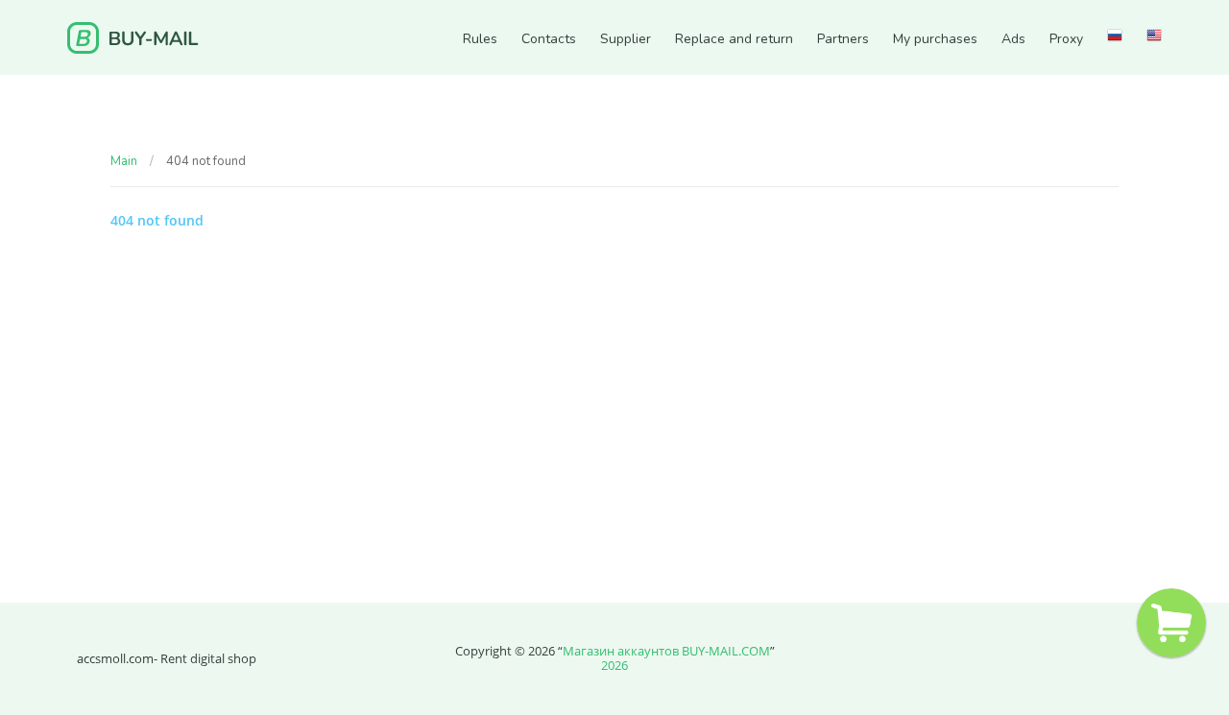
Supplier (625, 40)
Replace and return (734, 40)
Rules (480, 40)
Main (123, 161)
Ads (1013, 40)
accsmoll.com (115, 658)
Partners (843, 40)
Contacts (548, 40)
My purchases (935, 40)
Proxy (1066, 40)
